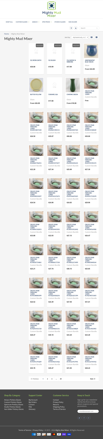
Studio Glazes (60, 22)
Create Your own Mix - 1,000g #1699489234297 (35, 193)
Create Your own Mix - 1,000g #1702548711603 (90, 293)
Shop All (9, 22)
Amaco (35, 22)
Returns (56, 404)
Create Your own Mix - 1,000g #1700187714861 (35, 260)
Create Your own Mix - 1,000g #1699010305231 (72, 160)
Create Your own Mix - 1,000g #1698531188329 (90, 127)
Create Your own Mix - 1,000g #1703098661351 (54, 326)
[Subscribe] (96, 411)
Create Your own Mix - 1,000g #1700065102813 (35, 227)
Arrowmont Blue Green (90, 61)
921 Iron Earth (35, 60)
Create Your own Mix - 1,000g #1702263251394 (72, 293)
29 (61, 379)
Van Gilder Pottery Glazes (14, 409)
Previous (36, 379)
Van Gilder (72, 22)
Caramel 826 (53, 94)
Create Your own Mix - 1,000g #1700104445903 (54, 227)
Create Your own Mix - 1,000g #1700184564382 (90, 227)
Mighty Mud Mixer (62, 430)
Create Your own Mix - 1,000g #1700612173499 (72, 260)
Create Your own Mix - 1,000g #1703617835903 (90, 326)
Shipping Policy (58, 407)
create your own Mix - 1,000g (89, 92)
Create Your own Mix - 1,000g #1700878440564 (90, 260)
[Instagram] (89, 418)
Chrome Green (72, 94)
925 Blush (52, 60)
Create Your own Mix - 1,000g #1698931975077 (54, 160)
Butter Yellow (35, 94)
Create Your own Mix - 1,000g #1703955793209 (35, 359)
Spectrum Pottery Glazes (13, 404)
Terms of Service (59, 409)
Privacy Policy (58, 402)
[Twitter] (79, 418)
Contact (32, 404)
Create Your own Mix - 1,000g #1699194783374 (90, 160)
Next (91, 379)
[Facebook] (84, 418)
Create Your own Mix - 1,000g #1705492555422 (54, 359)
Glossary (32, 409)
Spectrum (46, 22)
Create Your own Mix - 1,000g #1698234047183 (72, 127)
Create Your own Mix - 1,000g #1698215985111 (54, 127)
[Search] (97, 28)
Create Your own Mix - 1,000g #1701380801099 (35, 293)
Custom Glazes (21, 22)
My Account (33, 400)
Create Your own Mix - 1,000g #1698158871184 (35, 127)
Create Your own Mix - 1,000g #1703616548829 (72, 326)
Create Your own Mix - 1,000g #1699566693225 (72, 193)
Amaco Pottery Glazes (12, 400)
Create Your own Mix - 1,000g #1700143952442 (72, 227)
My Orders (33, 402)
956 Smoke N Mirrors (71, 61)
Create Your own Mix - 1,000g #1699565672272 (54, 193)
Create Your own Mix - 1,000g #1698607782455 (35, 160)
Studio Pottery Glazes (12, 407)
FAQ (30, 407)
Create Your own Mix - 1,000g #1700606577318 (54, 260)
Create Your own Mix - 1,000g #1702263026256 (54, 293)
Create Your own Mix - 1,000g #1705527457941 (72, 359)
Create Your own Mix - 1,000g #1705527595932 (90, 359)
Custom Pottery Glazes (13, 402)
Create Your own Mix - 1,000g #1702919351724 (35, 326)
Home (6, 34)
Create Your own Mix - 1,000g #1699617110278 (90, 193)
